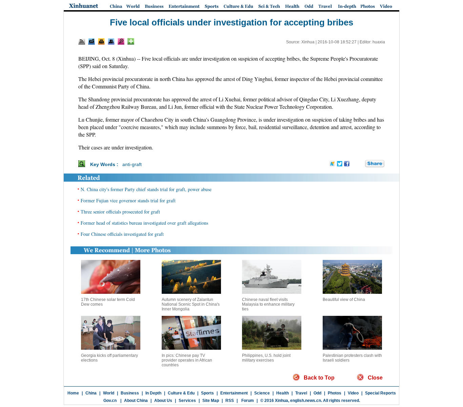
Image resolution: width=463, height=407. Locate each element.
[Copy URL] (111, 41)
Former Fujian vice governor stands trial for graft (128, 200)
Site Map (210, 400)
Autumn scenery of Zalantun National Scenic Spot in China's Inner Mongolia (191, 304)
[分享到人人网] (360, 164)
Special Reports (380, 393)
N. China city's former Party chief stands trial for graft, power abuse (146, 189)
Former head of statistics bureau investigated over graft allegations (144, 223)
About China (136, 400)
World (108, 393)
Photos (334, 393)
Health (282, 393)
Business (130, 393)
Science (262, 393)
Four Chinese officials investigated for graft (122, 234)
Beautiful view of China (344, 299)
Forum (247, 400)
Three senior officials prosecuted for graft (120, 211)
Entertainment (234, 393)
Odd (317, 393)
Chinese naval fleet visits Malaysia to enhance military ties (268, 304)
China (91, 393)
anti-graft (132, 164)
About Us (163, 400)
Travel (301, 393)
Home (73, 393)
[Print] (101, 41)
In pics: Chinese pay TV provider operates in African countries (187, 360)
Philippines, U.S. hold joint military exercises (266, 358)
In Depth (153, 393)
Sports (207, 393)
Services (187, 400)
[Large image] (121, 41)
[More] (130, 41)
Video (353, 393)
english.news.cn (305, 400)
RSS (229, 400)
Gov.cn (110, 400)
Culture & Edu (181, 393)
